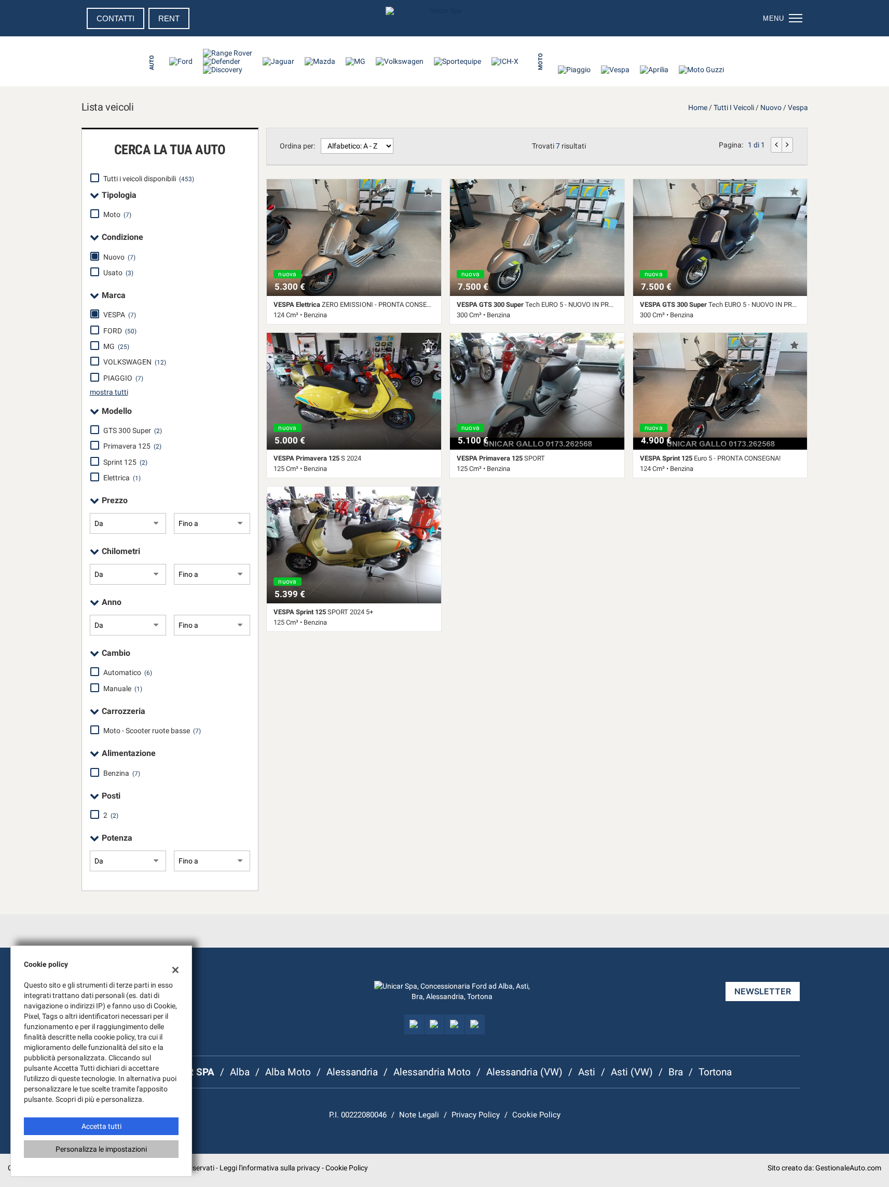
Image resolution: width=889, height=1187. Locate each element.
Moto (117, 214)
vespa (798, 107)
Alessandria (352, 1072)
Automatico (127, 672)
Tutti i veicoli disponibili (148, 178)
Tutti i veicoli (734, 107)
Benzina (121, 773)
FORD (119, 331)
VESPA (119, 315)
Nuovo (119, 257)
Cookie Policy (536, 1114)
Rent (169, 18)
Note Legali (419, 1114)
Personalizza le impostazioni (101, 1149)
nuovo (771, 107)
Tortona (715, 1072)
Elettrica (122, 478)
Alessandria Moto (432, 1072)
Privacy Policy (476, 1114)
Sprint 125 (125, 462)
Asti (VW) (632, 1072)
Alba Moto (288, 1072)
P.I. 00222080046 (358, 1114)
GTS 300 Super (132, 430)
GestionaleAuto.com (848, 1168)
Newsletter (762, 991)
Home (697, 107)
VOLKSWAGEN (134, 362)
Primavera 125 (132, 446)
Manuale (122, 688)
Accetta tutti (101, 1126)
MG (116, 346)
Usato (118, 272)
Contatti (115, 18)
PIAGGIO (123, 378)
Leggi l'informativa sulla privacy (270, 1168)
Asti (586, 1072)
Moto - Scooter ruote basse (152, 730)
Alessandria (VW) (524, 1072)
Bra (675, 1072)
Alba (240, 1072)
